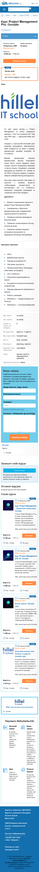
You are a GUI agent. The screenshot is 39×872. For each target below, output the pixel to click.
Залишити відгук (19, 470)
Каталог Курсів (11, 815)
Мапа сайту (9, 818)
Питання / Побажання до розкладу (19, 413)
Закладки (31, 9)
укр (33, 3)
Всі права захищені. (11, 862)
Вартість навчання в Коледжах (17, 813)
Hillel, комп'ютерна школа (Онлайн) (19, 707)
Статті (7, 828)
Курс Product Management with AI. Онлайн (26, 557)
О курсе (5, 36)
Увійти (34, 9)
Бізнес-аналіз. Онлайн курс (24, 604)
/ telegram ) (14, 840)
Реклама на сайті (12, 847)
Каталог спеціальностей (15, 826)
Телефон (8, 402)
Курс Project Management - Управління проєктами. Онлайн (25, 508)
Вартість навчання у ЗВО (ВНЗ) (18, 810)
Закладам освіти (12, 849)
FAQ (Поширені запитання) (16, 823)
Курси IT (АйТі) (24, 15)
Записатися (29, 536)
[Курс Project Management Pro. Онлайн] (19, 106)
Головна (2, 15)
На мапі (5, 445)
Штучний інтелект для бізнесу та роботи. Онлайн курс (24, 653)
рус (37, 3)
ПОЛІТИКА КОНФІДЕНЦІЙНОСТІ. (21, 859)
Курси (8, 15)
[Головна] (13, 3)
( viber (7, 840)
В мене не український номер (13, 409)
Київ (14, 15)
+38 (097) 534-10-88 (12, 837)
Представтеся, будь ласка (15, 387)
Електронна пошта (11, 394)
